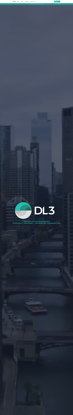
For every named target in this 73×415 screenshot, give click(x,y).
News (35, 1)
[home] (14, 1)
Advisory (22, 1)
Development (27, 1)
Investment (31, 1)
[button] (18, 1)
